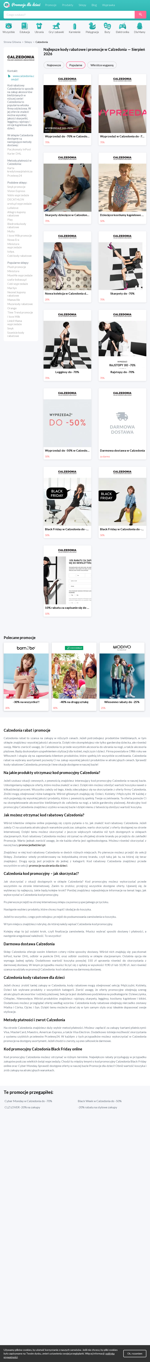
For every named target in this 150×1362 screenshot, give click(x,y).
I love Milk (13, 316)
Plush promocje (16, 267)
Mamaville (13, 299)
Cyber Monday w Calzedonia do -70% (28, 1101)
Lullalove (12, 207)
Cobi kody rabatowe (19, 255)
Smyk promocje (16, 186)
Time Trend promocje (20, 312)
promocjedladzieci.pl (32, 845)
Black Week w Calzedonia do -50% (100, 1101)
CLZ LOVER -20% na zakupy (22, 1107)
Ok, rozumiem (134, 1353)
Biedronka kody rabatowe (16, 225)
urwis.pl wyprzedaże (19, 203)
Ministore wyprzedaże (14, 245)
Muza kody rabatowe (20, 304)
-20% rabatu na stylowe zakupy (97, 1107)
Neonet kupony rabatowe (16, 294)
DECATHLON (15, 199)
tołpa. (10, 251)
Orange (12, 308)
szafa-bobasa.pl (17, 279)
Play (10, 219)
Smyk (10, 328)
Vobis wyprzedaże (18, 195)
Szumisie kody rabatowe (15, 334)
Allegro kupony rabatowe (16, 213)
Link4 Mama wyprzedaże (14, 322)
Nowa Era (13, 239)
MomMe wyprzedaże (20, 275)
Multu (11, 231)
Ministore (13, 271)
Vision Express (16, 191)
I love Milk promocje (19, 235)
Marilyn (12, 288)
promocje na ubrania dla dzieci (48, 865)
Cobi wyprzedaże (17, 283)
